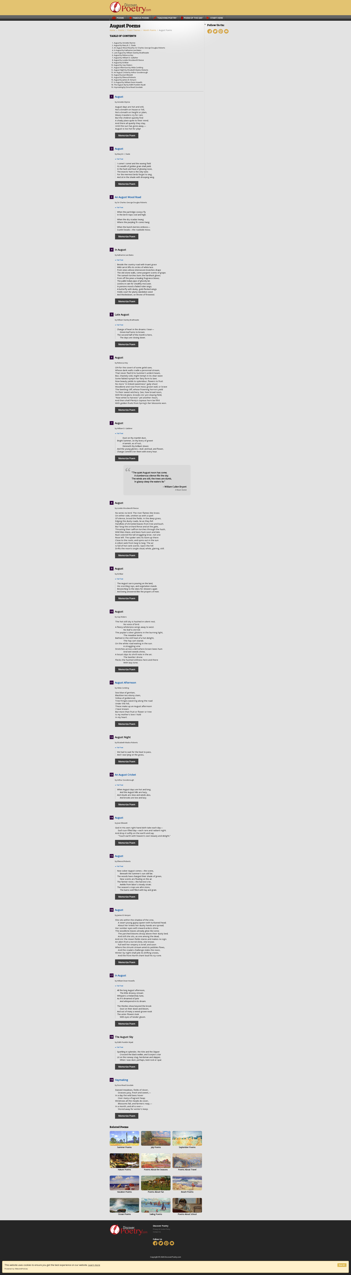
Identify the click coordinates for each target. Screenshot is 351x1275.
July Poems (156, 1147)
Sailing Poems (156, 1214)
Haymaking (121, 1079)
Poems (121, 30)
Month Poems (149, 30)
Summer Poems (124, 1147)
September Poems (187, 1147)
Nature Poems (124, 1169)
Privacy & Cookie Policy (161, 1229)
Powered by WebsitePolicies (16, 1269)
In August (120, 975)
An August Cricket (125, 774)
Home (112, 30)
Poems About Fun (156, 1192)
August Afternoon (125, 682)
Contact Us (157, 1232)
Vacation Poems (124, 1192)
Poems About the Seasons (156, 1169)
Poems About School (187, 1214)
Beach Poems (187, 1192)
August (119, 96)
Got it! (342, 1265)
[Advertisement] (223, 84)
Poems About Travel (187, 1169)
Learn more (94, 1265)
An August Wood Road (128, 197)
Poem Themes (133, 30)
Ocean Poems (124, 1214)
